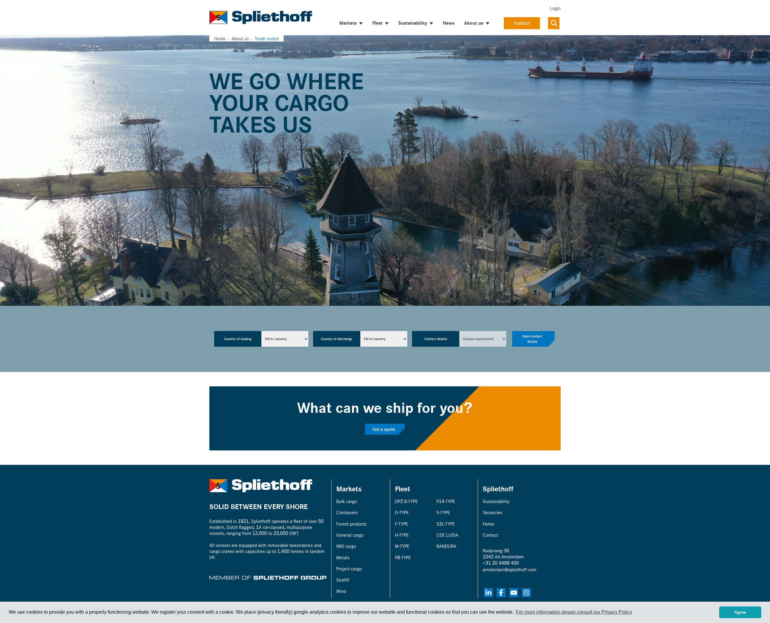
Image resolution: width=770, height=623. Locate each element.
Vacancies (492, 512)
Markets (349, 488)
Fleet (402, 488)
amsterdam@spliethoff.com (509, 569)
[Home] (260, 17)
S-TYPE (443, 512)
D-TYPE (402, 512)
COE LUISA (447, 535)
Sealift (342, 579)
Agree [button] (740, 612)
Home (220, 38)
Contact (522, 23)
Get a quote (383, 429)
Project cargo (349, 568)
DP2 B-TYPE (406, 501)
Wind (341, 591)
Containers (347, 512)
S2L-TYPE (445, 523)
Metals (343, 557)
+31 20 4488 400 (501, 563)
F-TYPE (401, 523)
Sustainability (496, 501)
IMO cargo (346, 546)
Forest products (351, 523)
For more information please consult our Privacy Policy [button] (574, 612)
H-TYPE (402, 535)
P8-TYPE (403, 557)
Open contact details (532, 338)
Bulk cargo (346, 501)
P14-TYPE (445, 501)
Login (555, 8)
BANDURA (446, 546)
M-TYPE (402, 546)
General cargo (350, 535)
